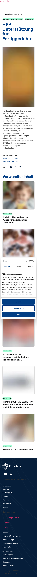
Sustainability (7, 493)
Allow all (19, 302)
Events (5, 496)
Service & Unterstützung (11, 536)
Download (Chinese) (10, 161)
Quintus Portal (8, 566)
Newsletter (6, 504)
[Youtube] (5, 474)
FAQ (6, 527)
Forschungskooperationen (12, 558)
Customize (17, 308)
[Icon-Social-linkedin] (11, 474)
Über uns (5, 489)
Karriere (5, 500)
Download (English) (10, 159)
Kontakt (5, 507)
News (7, 522)
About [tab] (30, 267)
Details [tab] (18, 267)
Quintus (5, 14)
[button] (11, 167)
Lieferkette (6, 562)
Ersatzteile (6, 547)
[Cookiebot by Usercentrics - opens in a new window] (26, 261)
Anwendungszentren (10, 543)
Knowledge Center (15, 14)
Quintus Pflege (8, 540)
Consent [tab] (7, 267)
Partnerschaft (7, 555)
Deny (18, 314)
